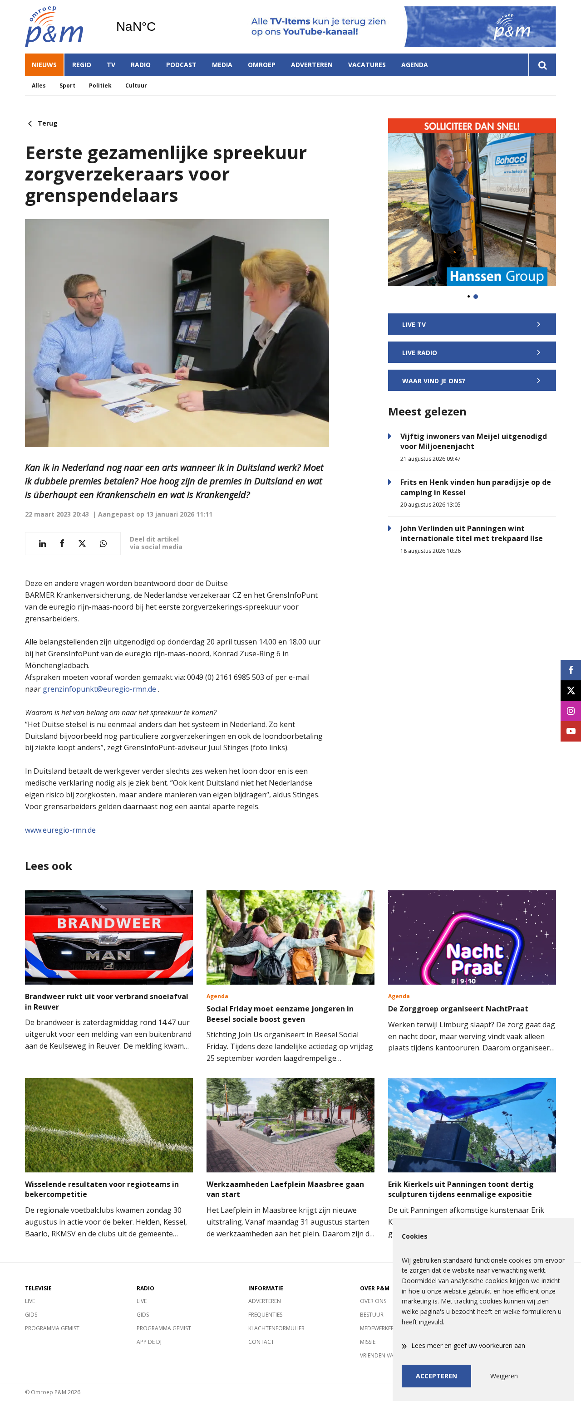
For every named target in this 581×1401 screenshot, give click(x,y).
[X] (571, 690)
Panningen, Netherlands (159, 27)
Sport (67, 85)
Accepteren (436, 1376)
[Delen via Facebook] (62, 543)
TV (111, 64)
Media (222, 64)
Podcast (181, 64)
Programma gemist (52, 1328)
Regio (81, 64)
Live (30, 1301)
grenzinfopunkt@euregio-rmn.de (99, 689)
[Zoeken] (542, 65)
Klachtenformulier (276, 1328)
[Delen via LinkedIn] (42, 543)
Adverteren (312, 64)
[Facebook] (571, 670)
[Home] (63, 26)
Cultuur (136, 85)
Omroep (262, 64)
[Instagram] (571, 711)
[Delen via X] (82, 543)
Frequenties (265, 1314)
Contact (261, 1342)
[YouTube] (571, 731)
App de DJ (149, 1342)
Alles (39, 85)
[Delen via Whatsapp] (103, 543)
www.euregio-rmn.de (60, 830)
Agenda (414, 64)
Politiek (100, 85)
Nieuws (44, 64)
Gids (31, 1314)
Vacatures (367, 64)
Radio (141, 64)
